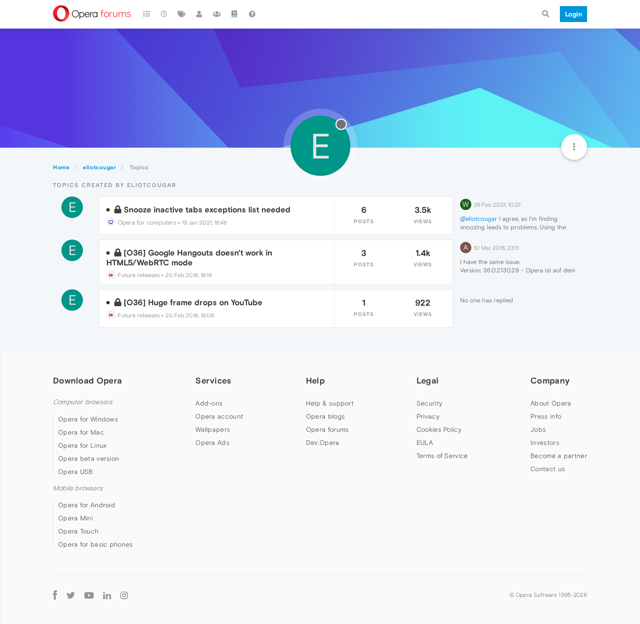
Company (550, 380)
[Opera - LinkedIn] (107, 594)
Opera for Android (86, 505)
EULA (425, 442)
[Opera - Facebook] (55, 595)
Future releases (138, 274)
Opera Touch (78, 531)
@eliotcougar (478, 218)
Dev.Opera (323, 442)
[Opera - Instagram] (124, 594)
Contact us (547, 469)
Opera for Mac (81, 432)
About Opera (550, 403)
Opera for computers (146, 222)
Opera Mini (75, 518)
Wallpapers (212, 429)
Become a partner (558, 455)
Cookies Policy (439, 429)
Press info (545, 416)
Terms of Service (442, 455)
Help (315, 380)
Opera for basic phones (95, 544)
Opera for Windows (88, 419)
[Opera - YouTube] (89, 594)
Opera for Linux (82, 445)
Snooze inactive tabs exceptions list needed (207, 209)
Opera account (219, 416)
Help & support (330, 403)
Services (213, 380)
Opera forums (327, 429)
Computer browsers (82, 402)
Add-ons (209, 403)
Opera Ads (212, 442)
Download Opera (87, 380)
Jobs (538, 429)
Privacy (428, 416)
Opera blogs (325, 416)
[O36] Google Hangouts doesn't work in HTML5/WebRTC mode (189, 257)
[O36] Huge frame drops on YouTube (193, 302)
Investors (544, 442)
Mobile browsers (78, 488)
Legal (428, 380)
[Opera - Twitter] (71, 594)
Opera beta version (88, 458)
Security (429, 403)
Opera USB (75, 471)
